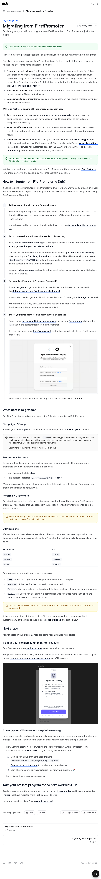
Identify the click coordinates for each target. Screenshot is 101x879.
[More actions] (97, 4)
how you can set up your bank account (30, 658)
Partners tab (75, 321)
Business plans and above (50, 47)
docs (33, 473)
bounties (11, 150)
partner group (74, 429)
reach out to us (53, 619)
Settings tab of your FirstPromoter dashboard (36, 291)
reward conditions (88, 143)
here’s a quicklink (42, 331)
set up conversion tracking (29, 242)
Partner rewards (36, 448)
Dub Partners (15, 109)
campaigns (22, 429)
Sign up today (64, 791)
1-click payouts (34, 648)
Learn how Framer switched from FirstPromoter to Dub (34, 158)
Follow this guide (17, 287)
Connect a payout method (24, 765)
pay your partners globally (57, 115)
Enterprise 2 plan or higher (26, 85)
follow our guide (26, 270)
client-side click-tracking (81, 252)
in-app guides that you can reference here (31, 246)
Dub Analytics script (38, 256)
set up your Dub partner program (39, 321)
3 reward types (81, 139)
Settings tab (84, 297)
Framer (6, 795)
